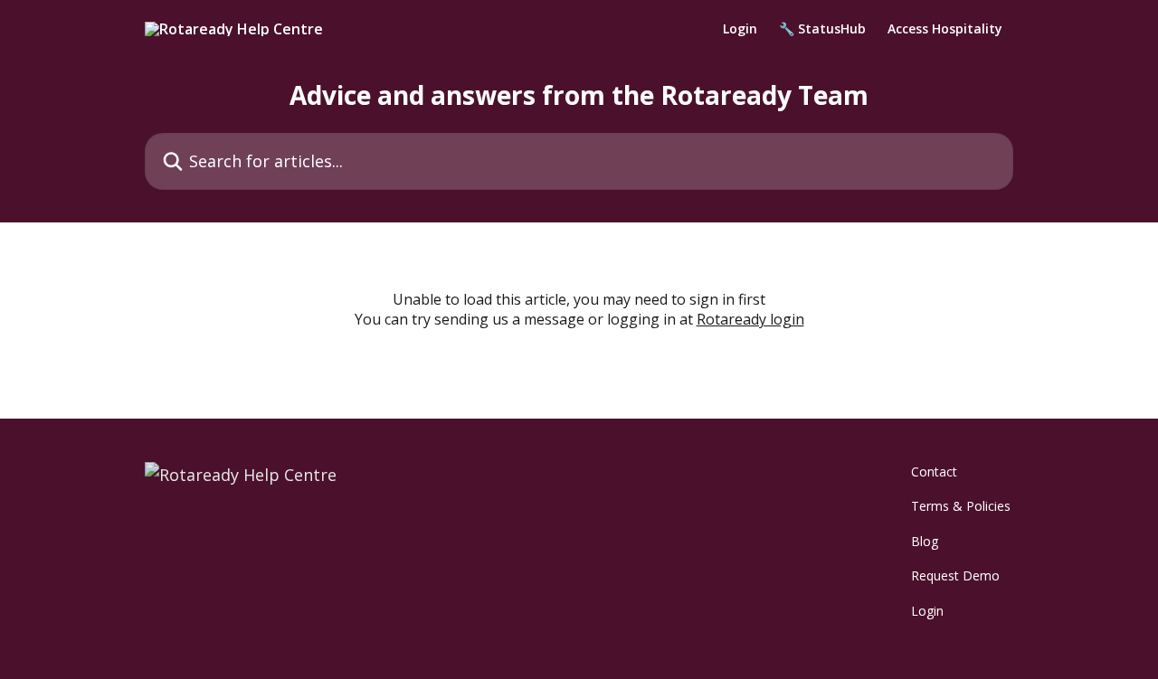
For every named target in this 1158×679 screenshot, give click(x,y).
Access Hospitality (944, 29)
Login (740, 29)
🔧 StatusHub (822, 29)
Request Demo (955, 575)
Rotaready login (750, 319)
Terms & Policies (961, 505)
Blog (924, 541)
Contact (934, 471)
